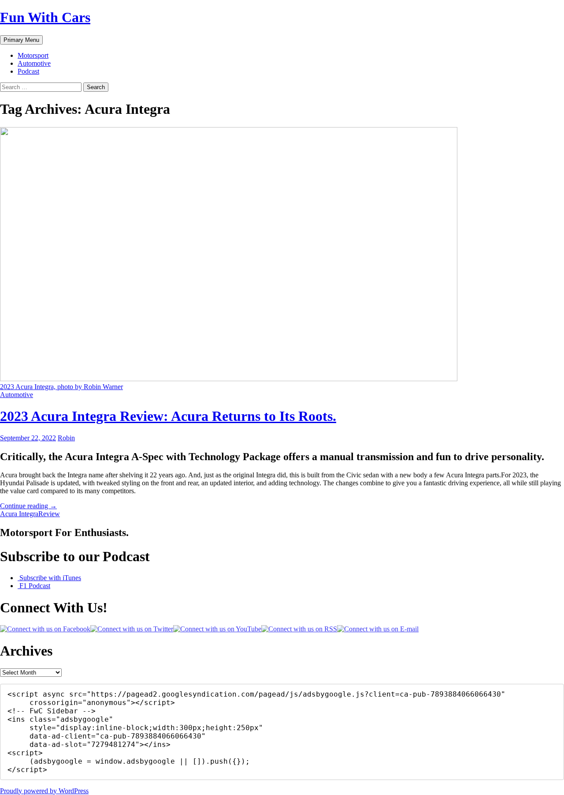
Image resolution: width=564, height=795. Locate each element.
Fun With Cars (45, 17)
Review (49, 514)
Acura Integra (19, 514)
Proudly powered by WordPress (44, 791)
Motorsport (33, 55)
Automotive (34, 63)
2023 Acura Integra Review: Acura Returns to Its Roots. (168, 416)
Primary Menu (21, 40)
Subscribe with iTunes (49, 577)
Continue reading (28, 506)
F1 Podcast (34, 585)
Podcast (28, 71)
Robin (66, 438)
